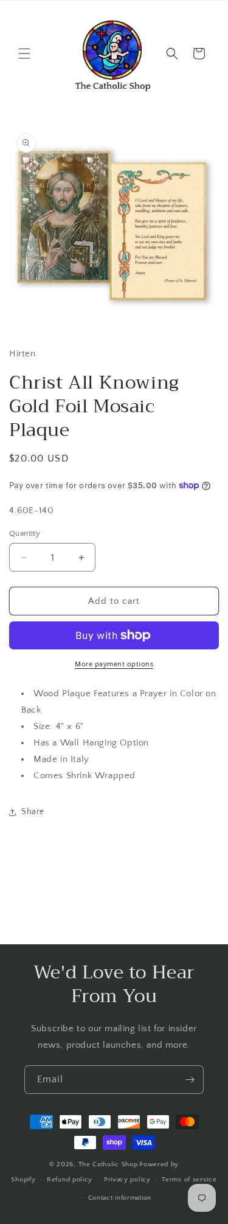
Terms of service (189, 1179)
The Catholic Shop (108, 1164)
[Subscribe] (189, 1079)
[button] (24, 53)
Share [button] (32, 812)
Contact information (119, 1198)
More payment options (114, 664)
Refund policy (69, 1179)
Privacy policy (127, 1179)
